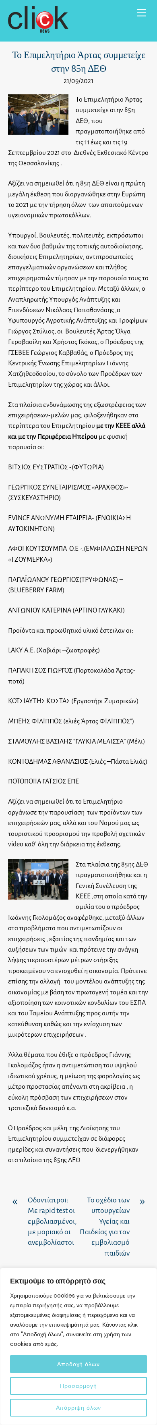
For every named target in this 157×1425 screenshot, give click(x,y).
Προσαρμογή (78, 1386)
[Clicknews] (38, 29)
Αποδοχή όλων (78, 1364)
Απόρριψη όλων (78, 1408)
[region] (78, 1346)
